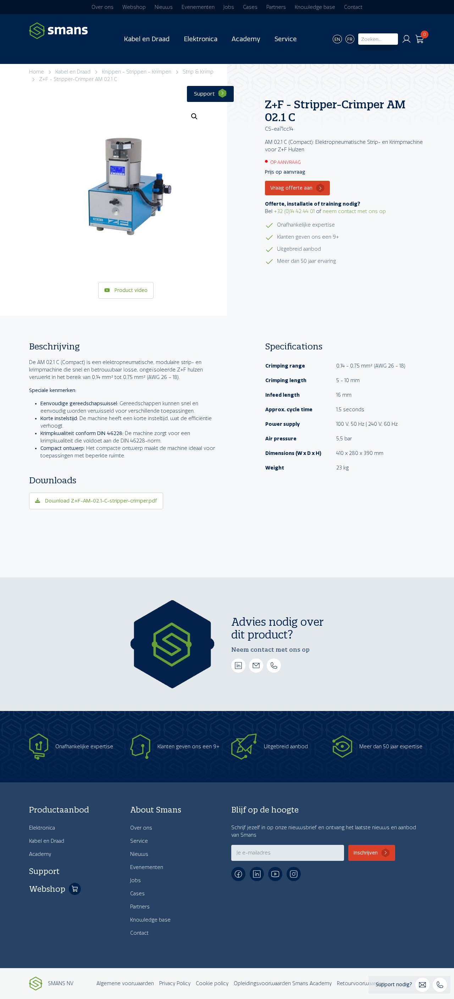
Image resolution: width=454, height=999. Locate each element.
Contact (353, 7)
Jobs (228, 7)
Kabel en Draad (147, 39)
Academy (246, 39)
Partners (276, 7)
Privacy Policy (174, 984)
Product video (130, 290)
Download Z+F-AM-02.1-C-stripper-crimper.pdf (100, 501)
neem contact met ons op (354, 211)
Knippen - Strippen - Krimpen (136, 72)
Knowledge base (315, 7)
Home (36, 72)
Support (204, 94)
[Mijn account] (406, 39)
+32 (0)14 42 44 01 (294, 211)
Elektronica (200, 39)
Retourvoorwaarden (361, 984)
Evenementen (198, 7)
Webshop (134, 7)
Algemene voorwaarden (125, 984)
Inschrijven (366, 853)
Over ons (103, 7)
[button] (194, 116)
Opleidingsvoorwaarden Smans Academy (283, 984)
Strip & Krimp (198, 72)
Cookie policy (212, 984)
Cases (250, 7)
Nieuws (164, 7)
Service (286, 39)
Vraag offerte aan (291, 188)
